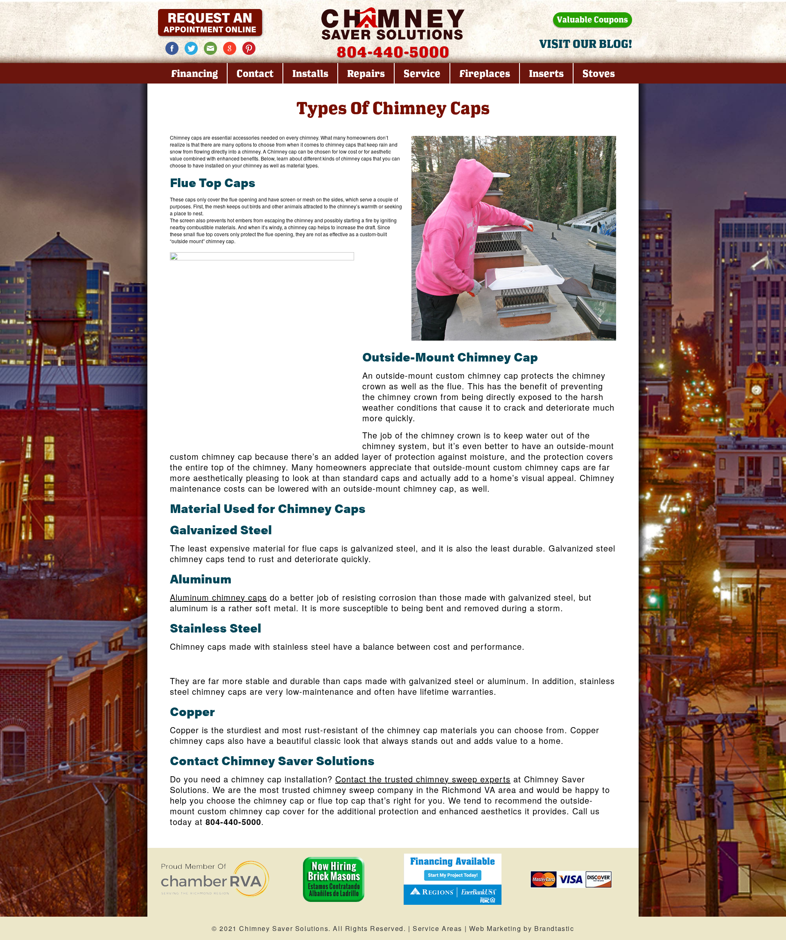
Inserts (546, 73)
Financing (194, 73)
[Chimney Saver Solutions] (393, 23)
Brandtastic (554, 928)
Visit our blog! (585, 43)
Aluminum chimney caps (218, 597)
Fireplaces (484, 73)
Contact (255, 73)
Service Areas (437, 928)
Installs (310, 73)
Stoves (599, 73)
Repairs (366, 73)
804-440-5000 (393, 51)
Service (422, 73)
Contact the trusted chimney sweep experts (422, 779)
